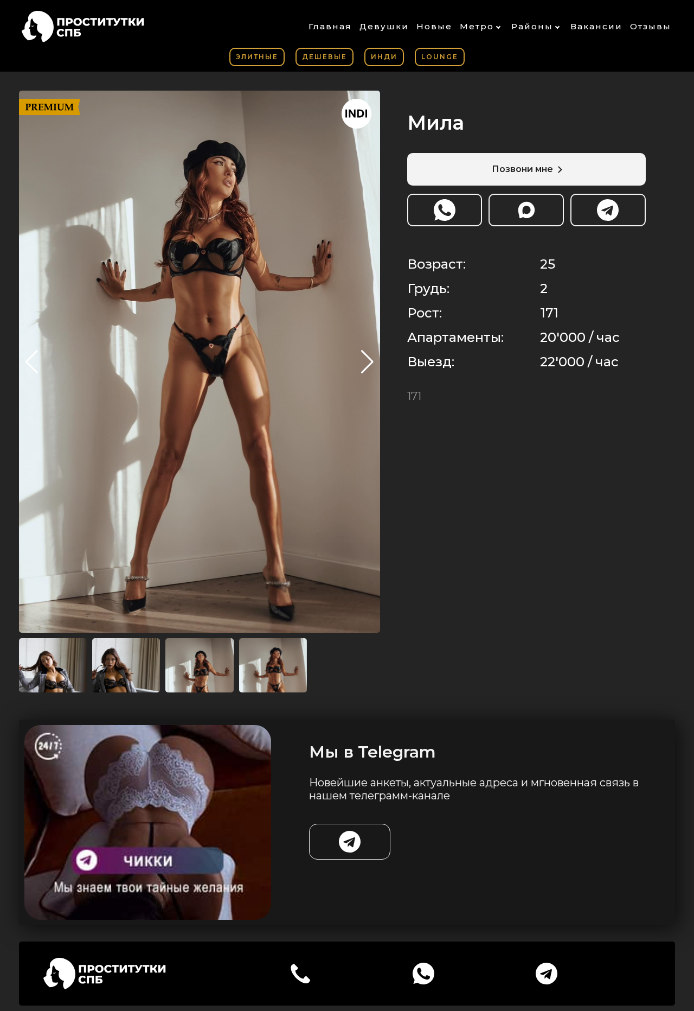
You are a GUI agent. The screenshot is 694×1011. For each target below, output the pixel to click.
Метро (477, 26)
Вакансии (596, 26)
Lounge (439, 57)
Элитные (257, 57)
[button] (367, 362)
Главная (330, 26)
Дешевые (324, 57)
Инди (384, 57)
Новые (434, 26)
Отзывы (650, 26)
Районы (532, 26)
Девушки (384, 26)
